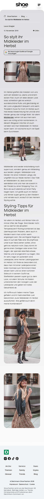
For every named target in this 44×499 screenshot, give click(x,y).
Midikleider (9, 117)
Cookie (32, 484)
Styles (35, 470)
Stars (35, 466)
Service (22, 466)
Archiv (8, 466)
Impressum (14, 484)
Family (22, 470)
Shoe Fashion (12, 16)
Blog (23, 16)
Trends (22, 474)
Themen (8, 470)
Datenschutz (23, 484)
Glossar (8, 474)
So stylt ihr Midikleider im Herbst (17, 19)
